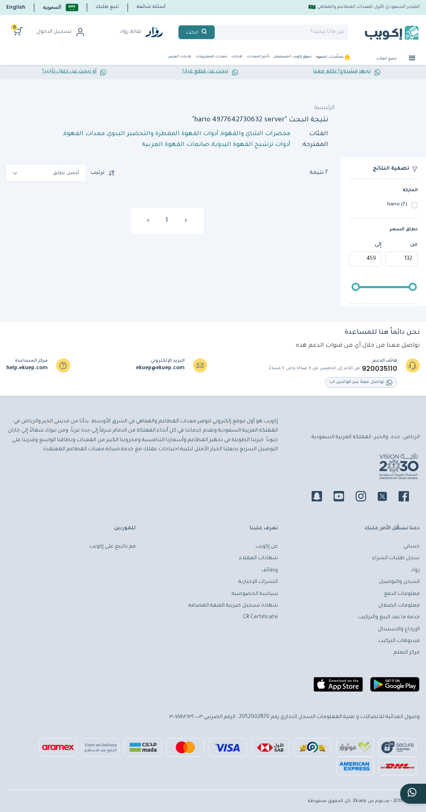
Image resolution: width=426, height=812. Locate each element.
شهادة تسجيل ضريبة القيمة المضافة (233, 606)
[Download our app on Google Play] (395, 688)
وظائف (269, 570)
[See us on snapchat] (322, 497)
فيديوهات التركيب (399, 641)
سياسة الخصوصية (255, 594)
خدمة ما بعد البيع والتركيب (389, 617)
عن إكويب (266, 547)
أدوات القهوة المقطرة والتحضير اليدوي (162, 134)
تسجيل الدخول (54, 32)
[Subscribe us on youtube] (344, 497)
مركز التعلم (407, 653)
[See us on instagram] (366, 497)
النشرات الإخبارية (258, 582)
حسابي (412, 547)
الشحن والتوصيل (399, 582)
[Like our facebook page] (409, 497)
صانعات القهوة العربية (175, 145)
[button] (60, 7)
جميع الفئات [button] (387, 59)
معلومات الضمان (399, 606)
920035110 (379, 368)
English (15, 6)
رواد (415, 570)
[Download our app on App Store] (338, 688)
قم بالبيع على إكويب (112, 547)
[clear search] (217, 32)
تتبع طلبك (107, 7)
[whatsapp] (413, 794)
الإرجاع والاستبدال (399, 629)
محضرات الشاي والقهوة (255, 134)
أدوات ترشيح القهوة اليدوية (251, 145)
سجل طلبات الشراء (396, 558)
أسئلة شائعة (151, 7)
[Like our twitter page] (387, 497)
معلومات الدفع (402, 594)
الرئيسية (324, 108)
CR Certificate (260, 617)
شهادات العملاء (258, 558)
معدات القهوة (84, 134)
